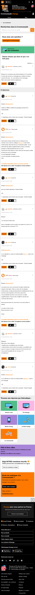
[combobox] (15, 30)
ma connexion (7, 22)
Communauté (9, 14)
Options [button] (29, 63)
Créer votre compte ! (9, 486)
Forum (9, 17)
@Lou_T (25, 254)
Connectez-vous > (7, 493)
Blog (26, 17)
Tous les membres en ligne (10, 467)
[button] (32, 66)
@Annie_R (21, 142)
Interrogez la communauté (11, 40)
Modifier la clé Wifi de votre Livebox (10, 453)
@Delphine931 (9, 104)
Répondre (4, 83)
